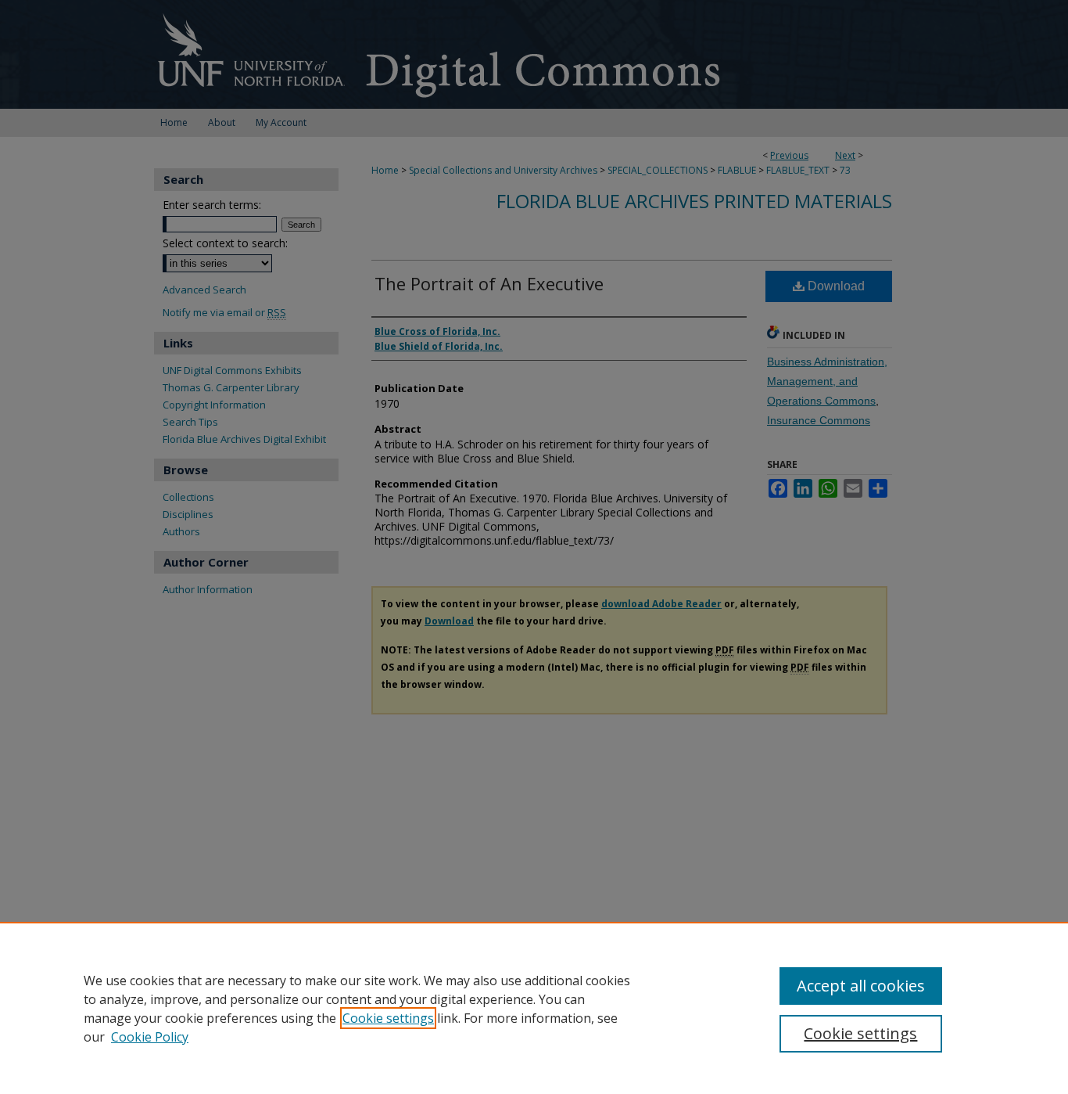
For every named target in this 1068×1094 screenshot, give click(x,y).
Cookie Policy (149, 1036)
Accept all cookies (861, 985)
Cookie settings (388, 1018)
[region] (534, 1008)
